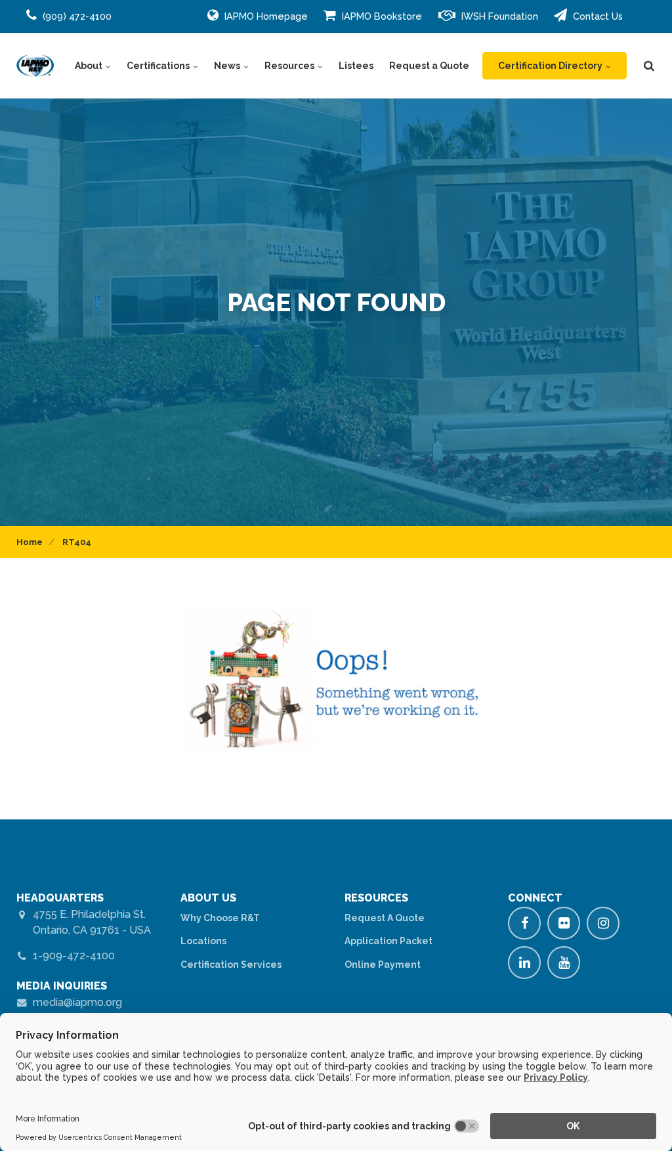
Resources (290, 65)
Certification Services (231, 964)
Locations (203, 941)
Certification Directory (551, 65)
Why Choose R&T (220, 918)
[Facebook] (524, 923)
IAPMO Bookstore (380, 16)
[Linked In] (524, 962)
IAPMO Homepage (265, 16)
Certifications (159, 65)
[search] (649, 65)
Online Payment (383, 964)
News (228, 65)
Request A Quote (385, 918)
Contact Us (596, 16)
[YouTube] (563, 962)
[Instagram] (603, 923)
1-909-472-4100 (74, 955)
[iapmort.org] (35, 65)
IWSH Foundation (498, 16)
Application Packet (388, 941)
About (89, 65)
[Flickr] (563, 923)
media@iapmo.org (77, 1002)
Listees (356, 65)
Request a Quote (429, 65)
